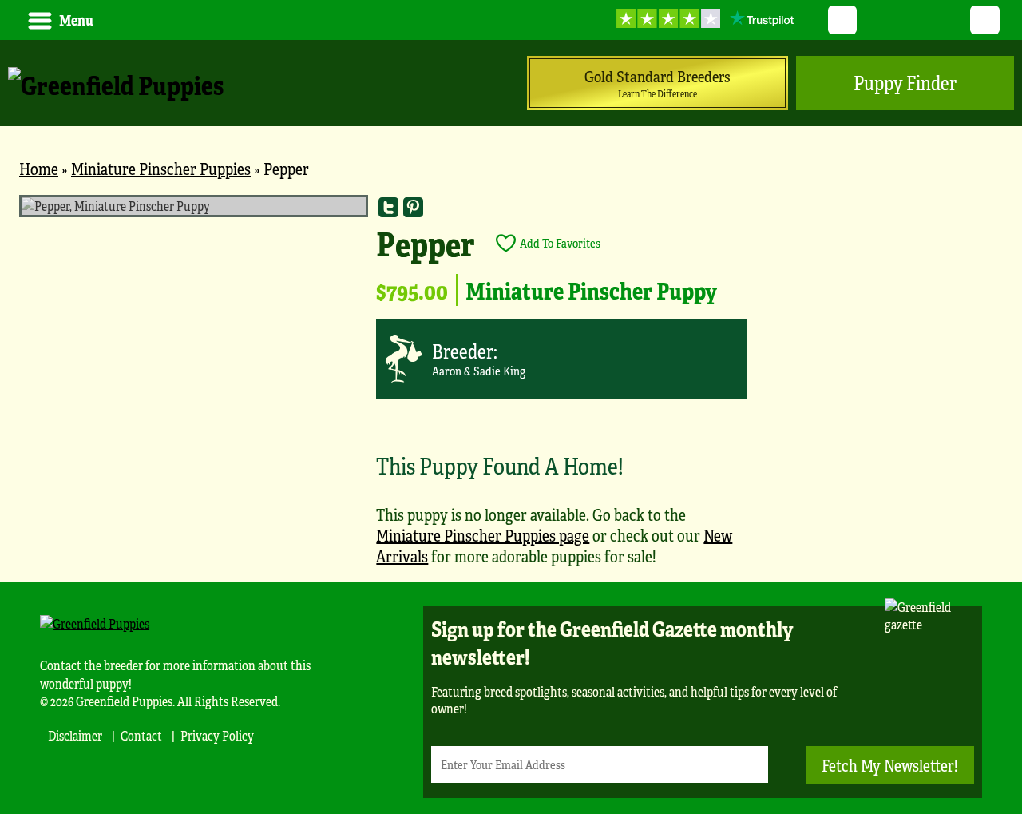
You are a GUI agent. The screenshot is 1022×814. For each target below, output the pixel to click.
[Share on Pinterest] (413, 207)
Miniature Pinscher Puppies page (482, 534)
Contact (141, 735)
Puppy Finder (905, 83)
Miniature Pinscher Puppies (161, 168)
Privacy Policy (217, 735)
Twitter (843, 20)
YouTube (878, 20)
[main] (511, 388)
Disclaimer (75, 735)
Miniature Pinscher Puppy (591, 290)
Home (38, 168)
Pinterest (914, 20)
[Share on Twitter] (388, 207)
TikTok (985, 20)
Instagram (950, 20)
